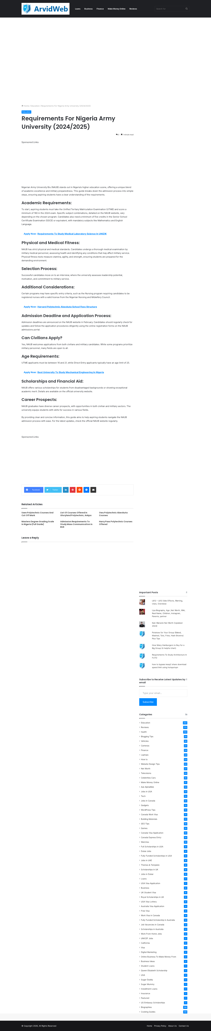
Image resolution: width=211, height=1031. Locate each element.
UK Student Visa (148, 892)
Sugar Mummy (147, 984)
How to (144, 759)
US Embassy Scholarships (153, 1002)
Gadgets (145, 805)
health (144, 732)
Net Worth (145, 768)
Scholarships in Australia (152, 929)
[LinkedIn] (66, 490)
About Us (172, 1026)
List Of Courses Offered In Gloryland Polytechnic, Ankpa (75, 514)
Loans (77, 9)
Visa (143, 947)
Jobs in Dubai (147, 874)
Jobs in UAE (146, 860)
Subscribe (148, 701)
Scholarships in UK (149, 869)
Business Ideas (148, 961)
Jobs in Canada (148, 801)
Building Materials (149, 819)
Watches (145, 842)
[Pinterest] (73, 490)
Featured (145, 998)
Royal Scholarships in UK (152, 897)
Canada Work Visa (149, 814)
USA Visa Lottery (149, 902)
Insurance (145, 993)
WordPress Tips (148, 810)
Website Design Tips (150, 764)
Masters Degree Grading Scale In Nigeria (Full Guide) (38, 523)
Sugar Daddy (147, 980)
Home (26, 106)
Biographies (146, 1007)
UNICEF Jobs (147, 938)
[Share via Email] (93, 490)
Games (144, 828)
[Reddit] (79, 490)
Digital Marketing (148, 952)
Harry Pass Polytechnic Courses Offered (115, 523)
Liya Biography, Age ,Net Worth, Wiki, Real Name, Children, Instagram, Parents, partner (168, 613)
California (145, 943)
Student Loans (147, 966)
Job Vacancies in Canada (152, 924)
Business (88, 9)
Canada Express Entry (151, 837)
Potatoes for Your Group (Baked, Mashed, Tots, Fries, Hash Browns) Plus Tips (168, 635)
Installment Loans (149, 989)
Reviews (133, 9)
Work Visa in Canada (150, 915)
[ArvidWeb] (45, 9)
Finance (100, 9)
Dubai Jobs (146, 851)
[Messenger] (86, 490)
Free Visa (145, 911)
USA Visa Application (150, 883)
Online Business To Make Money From (158, 957)
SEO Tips (145, 824)
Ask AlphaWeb (147, 787)
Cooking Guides (148, 1012)
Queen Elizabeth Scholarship (154, 970)
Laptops (144, 755)
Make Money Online (116, 9)
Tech (143, 796)
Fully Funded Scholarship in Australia (158, 920)
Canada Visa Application (152, 833)
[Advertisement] (86, 39)
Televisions (146, 773)
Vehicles (145, 741)
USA (143, 975)
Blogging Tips (147, 736)
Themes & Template (150, 865)
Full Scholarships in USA (152, 846)
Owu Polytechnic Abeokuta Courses (113, 514)
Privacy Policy (160, 1026)
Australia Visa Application (152, 906)
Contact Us (184, 1026)
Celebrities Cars (148, 778)
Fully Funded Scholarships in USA (156, 856)
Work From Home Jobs (151, 934)
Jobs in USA (146, 791)
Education (35, 106)
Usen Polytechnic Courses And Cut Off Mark (37, 514)
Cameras (145, 745)
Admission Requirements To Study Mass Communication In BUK (76, 524)
